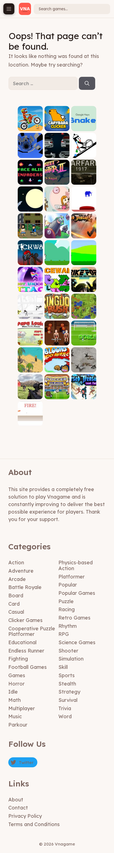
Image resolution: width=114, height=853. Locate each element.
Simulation (71, 659)
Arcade (17, 579)
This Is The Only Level (84, 205)
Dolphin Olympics (30, 205)
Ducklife (84, 261)
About (15, 799)
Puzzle (66, 601)
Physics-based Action (75, 565)
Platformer (71, 576)
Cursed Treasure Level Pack (84, 391)
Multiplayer (21, 708)
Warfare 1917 (83, 180)
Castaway (30, 368)
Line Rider (83, 154)
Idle (13, 692)
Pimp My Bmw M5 (57, 152)
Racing (66, 609)
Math (14, 700)
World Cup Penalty (84, 339)
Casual (16, 612)
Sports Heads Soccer (57, 391)
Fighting (18, 659)
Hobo (30, 234)
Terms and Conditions (34, 824)
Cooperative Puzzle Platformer (31, 631)
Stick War (30, 261)
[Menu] (8, 8)
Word (65, 716)
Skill (63, 667)
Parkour (17, 725)
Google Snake (84, 125)
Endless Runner (26, 651)
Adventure (20, 571)
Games (16, 675)
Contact (18, 807)
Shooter (68, 651)
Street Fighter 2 (57, 178)
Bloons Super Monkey (57, 364)
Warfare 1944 (83, 366)
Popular (67, 585)
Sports (66, 675)
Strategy (69, 692)
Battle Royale (25, 587)
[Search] (87, 83)
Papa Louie (30, 341)
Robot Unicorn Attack (30, 284)
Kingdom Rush (57, 312)
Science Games (76, 642)
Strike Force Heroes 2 (84, 286)
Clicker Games (25, 620)
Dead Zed (30, 395)
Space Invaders (30, 178)
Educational (22, 642)
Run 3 (30, 154)
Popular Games (76, 593)
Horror (16, 684)
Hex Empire (83, 314)
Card (14, 604)
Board (15, 595)
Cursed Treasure (83, 232)
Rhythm (67, 626)
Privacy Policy (25, 816)
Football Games (27, 667)
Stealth (67, 684)
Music (15, 716)
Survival (67, 700)
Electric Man (30, 314)
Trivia (64, 708)
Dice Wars (57, 288)
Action (16, 562)
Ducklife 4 (57, 261)
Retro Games (74, 618)
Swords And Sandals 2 (57, 339)
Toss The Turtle (57, 232)
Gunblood (30, 421)
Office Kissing (57, 205)
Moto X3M (30, 127)
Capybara (57, 127)
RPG (63, 634)
